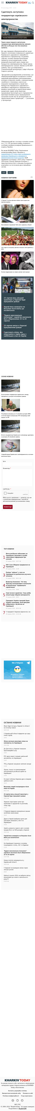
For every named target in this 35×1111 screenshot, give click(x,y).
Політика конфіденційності (11, 1096)
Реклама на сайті (28, 1093)
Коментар (6, 468)
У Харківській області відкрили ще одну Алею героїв (17, 734)
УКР (15, 1104)
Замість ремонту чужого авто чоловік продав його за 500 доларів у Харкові (16, 829)
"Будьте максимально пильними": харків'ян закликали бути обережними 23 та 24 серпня (17, 318)
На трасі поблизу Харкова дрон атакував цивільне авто (17, 780)
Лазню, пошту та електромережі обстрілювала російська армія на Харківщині (15, 771)
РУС (29, 3)
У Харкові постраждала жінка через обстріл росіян (16, 869)
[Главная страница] (17, 1080)
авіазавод (10, 172)
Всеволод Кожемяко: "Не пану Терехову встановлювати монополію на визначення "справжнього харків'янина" (18, 584)
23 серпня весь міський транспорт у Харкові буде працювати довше (14, 300)
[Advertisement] (17, 121)
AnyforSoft (22, 1108)
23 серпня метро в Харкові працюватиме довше (15, 326)
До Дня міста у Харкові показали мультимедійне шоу (15, 749)
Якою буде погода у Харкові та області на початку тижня (17, 727)
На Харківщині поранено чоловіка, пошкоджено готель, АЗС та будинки (16, 844)
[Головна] (16, 2)
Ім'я (4, 461)
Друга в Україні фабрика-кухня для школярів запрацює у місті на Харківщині (15, 820)
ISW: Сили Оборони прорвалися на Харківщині (18, 565)
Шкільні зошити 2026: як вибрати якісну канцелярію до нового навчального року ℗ (17, 877)
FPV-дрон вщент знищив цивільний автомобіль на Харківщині (16, 757)
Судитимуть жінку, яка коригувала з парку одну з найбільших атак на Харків (15, 334)
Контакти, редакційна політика (17, 1091)
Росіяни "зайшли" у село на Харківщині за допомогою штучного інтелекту (18, 574)
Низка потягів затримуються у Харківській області (14, 861)
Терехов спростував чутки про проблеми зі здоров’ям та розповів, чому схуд (16, 803)
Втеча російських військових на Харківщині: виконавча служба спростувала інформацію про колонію (16, 556)
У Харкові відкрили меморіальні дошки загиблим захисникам (17, 812)
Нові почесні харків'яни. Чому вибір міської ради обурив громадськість (18, 594)
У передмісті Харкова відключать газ (18, 612)
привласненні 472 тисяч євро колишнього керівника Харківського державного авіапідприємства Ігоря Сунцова (16, 156)
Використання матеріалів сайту (11, 1093)
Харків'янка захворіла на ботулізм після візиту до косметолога (14, 308)
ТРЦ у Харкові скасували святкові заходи (17, 764)
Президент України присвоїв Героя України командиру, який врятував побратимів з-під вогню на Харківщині (18, 603)
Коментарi (8, 507)
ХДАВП (4, 172)
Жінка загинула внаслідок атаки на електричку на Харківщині (16, 742)
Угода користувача (26, 1096)
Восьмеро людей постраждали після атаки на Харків (16, 787)
